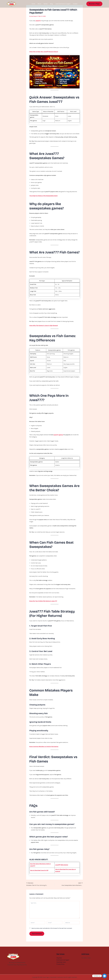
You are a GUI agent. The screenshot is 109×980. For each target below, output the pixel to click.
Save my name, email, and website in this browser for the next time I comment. (52, 928)
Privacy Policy (60, 964)
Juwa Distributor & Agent (62, 4)
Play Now (59, 958)
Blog (51, 4)
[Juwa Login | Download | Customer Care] (11, 3)
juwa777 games (58, 434)
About (39, 4)
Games (46, 4)
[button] (94, 4)
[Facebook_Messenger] (104, 976)
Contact (75, 4)
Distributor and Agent (62, 960)
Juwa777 (38, 20)
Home (33, 4)
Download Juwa (61, 962)
